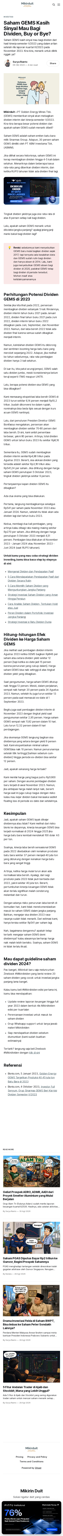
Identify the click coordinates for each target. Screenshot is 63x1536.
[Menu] (58, 4)
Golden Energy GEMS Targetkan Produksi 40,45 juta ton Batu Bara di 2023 (32, 1077)
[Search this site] (53, 4)
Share (53, 63)
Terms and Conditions (31, 1461)
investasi (8, 17)
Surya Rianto (20, 61)
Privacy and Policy (37, 1456)
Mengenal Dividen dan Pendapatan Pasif (31, 571)
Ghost (38, 1467)
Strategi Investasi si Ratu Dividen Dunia (29, 622)
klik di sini (34, 1052)
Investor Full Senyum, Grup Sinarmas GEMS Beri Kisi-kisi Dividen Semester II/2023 (32, 1090)
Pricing (19, 1456)
